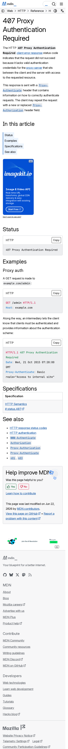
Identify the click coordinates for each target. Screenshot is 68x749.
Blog (6, 598)
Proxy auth (13, 270)
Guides (7, 695)
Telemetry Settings (15, 741)
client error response (30, 53)
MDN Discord (11, 659)
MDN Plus (9, 617)
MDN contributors (28, 508)
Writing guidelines (14, 653)
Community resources (16, 646)
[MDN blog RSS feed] (30, 575)
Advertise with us (13, 611)
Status (9, 135)
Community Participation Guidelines (25, 746)
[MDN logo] (10, 558)
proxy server (34, 67)
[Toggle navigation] (61, 4)
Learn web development (18, 689)
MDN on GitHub (13, 665)
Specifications (13, 146)
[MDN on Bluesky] (11, 575)
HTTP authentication (23, 433)
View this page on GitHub (21, 513)
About (7, 592)
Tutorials (8, 701)
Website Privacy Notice (17, 735)
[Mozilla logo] (14, 727)
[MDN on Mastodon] (24, 575)
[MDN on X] (17, 575)
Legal (35, 741)
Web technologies (14, 682)
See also (10, 152)
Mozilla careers (12, 604)
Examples (11, 140)
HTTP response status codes (28, 428)
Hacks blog (10, 714)
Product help (11, 623)
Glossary (8, 708)
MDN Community (13, 640)
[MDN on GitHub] (5, 575)
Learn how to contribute (21, 493)
